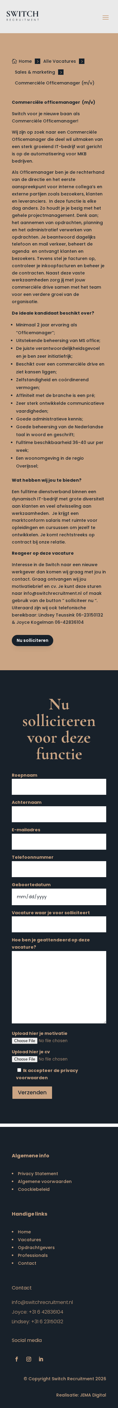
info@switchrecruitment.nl (42, 1302)
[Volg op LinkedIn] (41, 1359)
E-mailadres (26, 830)
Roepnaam (24, 775)
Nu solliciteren (32, 640)
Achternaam (26, 802)
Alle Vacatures (59, 61)
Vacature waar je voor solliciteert (51, 913)
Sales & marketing (35, 72)
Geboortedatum (31, 885)
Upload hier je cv (31, 1052)
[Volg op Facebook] (16, 1359)
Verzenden (32, 1092)
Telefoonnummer (33, 857)
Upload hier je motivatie (39, 1033)
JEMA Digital (93, 1395)
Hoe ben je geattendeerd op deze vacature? (51, 943)
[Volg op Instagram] (29, 1359)
